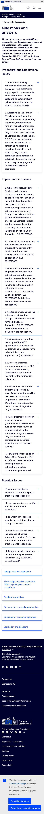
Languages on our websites (13, 746)
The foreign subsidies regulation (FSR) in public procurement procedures (19, 584)
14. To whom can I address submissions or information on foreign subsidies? (20, 520)
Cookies (5, 751)
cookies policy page (17, 783)
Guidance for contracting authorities (21, 607)
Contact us (6, 737)
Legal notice (7, 760)
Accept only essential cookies (25, 808)
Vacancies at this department (14, 705)
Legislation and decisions (16, 627)
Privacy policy (8, 755)
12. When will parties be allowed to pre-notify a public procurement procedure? (19, 492)
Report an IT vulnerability (12, 741)
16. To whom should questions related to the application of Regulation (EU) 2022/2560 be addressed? (20, 556)
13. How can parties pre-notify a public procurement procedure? (20, 506)
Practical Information (14, 597)
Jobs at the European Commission (16, 701)
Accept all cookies (20, 801)
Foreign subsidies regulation (15, 22)
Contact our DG (8, 684)
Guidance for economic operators (20, 617)
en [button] (28, 7)
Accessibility (7, 765)
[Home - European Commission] (7, 7)
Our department (8, 696)
